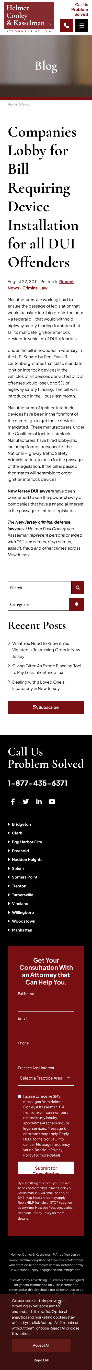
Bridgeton (21, 824)
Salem (18, 868)
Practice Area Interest (36, 1067)
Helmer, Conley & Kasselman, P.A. (34, 1254)
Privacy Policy (41, 1213)
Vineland (20, 903)
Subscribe (48, 707)
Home (12, 104)
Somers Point (24, 876)
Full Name (26, 993)
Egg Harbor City (27, 841)
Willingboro (23, 912)
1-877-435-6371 (37, 782)
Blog (26, 104)
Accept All (41, 1345)
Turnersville (22, 894)
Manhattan (22, 929)
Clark (17, 832)
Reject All (41, 1360)
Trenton (19, 885)
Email (22, 1018)
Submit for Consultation (46, 1169)
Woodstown (23, 921)
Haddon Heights (27, 859)
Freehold (20, 850)
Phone (23, 1043)
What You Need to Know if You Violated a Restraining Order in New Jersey (46, 650)
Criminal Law (35, 287)
